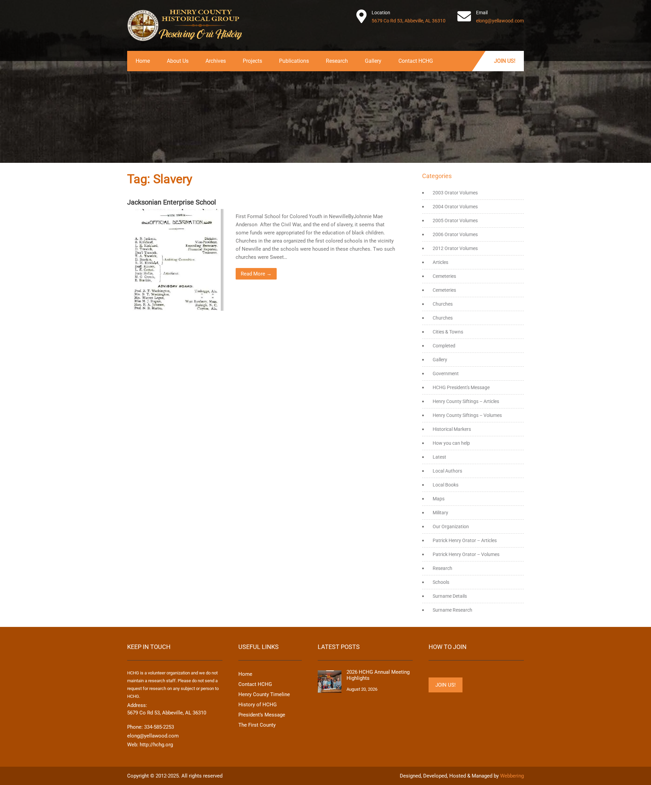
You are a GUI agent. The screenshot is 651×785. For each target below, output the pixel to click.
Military (440, 512)
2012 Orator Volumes (455, 248)
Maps (439, 498)
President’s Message (261, 715)
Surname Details (450, 596)
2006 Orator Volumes (455, 234)
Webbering (512, 776)
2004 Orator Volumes (455, 206)
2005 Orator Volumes (455, 220)
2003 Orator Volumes (455, 192)
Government (446, 373)
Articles (440, 262)
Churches (443, 304)
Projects (252, 61)
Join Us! (504, 61)
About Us (178, 61)
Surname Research (452, 610)
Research (337, 61)
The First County (257, 725)
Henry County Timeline (264, 694)
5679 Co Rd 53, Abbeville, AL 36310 (409, 20)
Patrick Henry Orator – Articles (465, 540)
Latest (439, 457)
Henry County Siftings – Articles (466, 401)
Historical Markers (452, 429)
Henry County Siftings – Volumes (467, 415)
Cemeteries (444, 276)
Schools (441, 582)
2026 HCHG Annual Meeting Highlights (378, 675)
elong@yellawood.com (500, 20)
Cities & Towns (448, 331)
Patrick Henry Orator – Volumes (466, 554)
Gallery (373, 61)
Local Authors (447, 471)
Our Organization (451, 526)
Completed (444, 345)
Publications (294, 61)
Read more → (256, 274)
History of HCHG (257, 705)
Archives (215, 61)
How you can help (451, 443)
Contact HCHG (415, 61)
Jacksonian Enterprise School (171, 202)
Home (143, 61)
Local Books (445, 484)
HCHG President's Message (461, 387)
